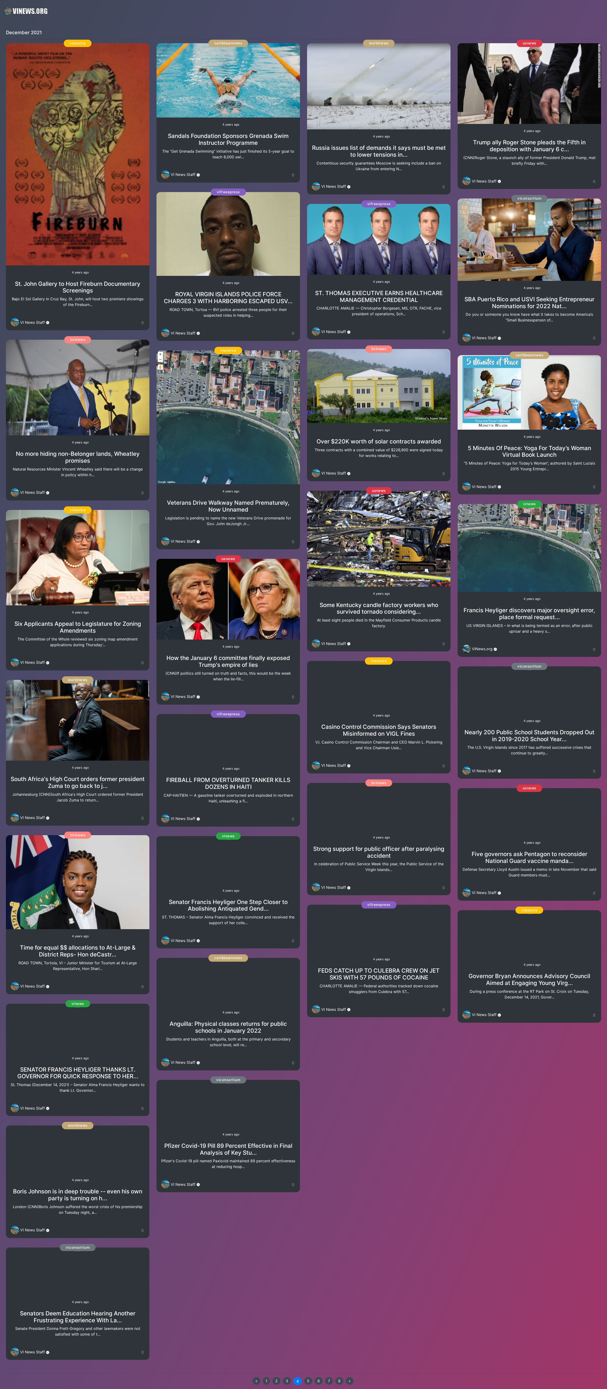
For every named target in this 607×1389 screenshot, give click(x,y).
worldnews (77, 680)
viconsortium (78, 1247)
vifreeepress (228, 192)
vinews (77, 1003)
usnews (228, 558)
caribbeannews (228, 43)
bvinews (77, 339)
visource (78, 43)
